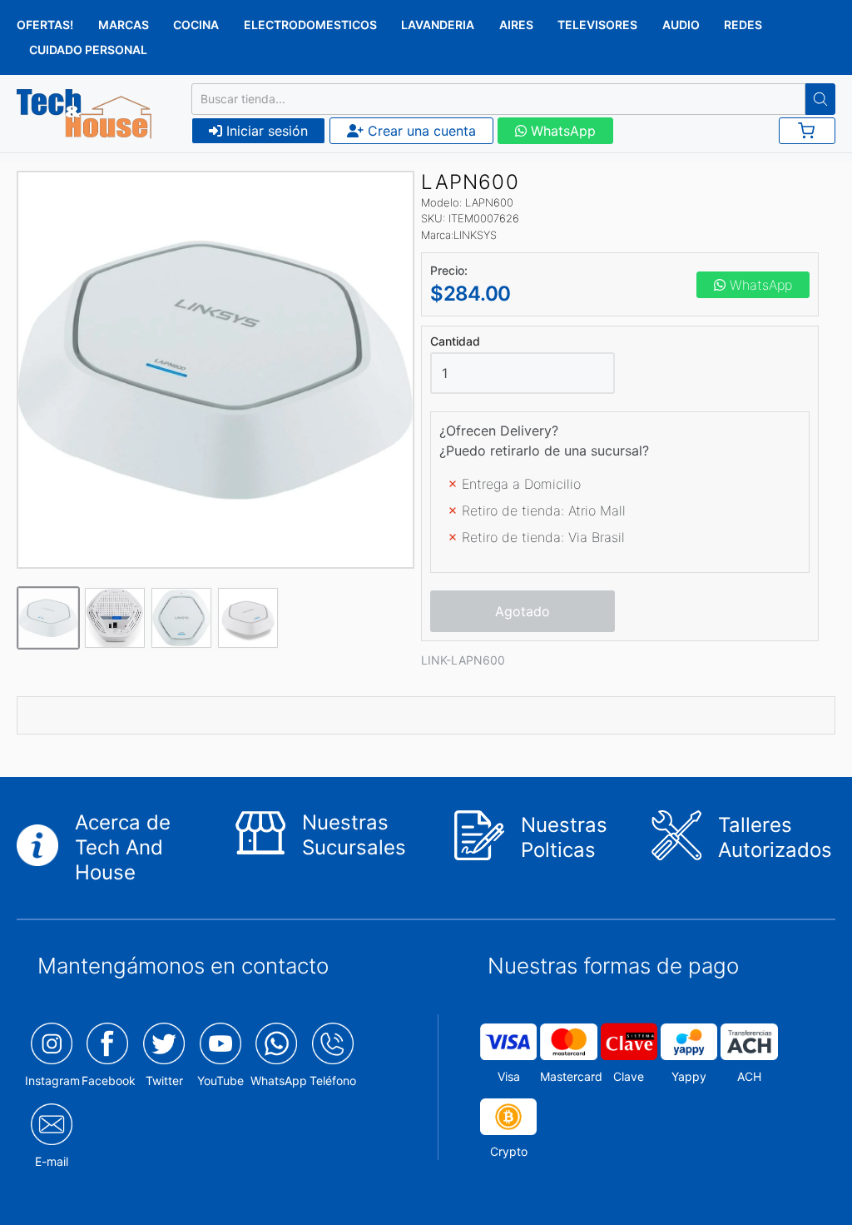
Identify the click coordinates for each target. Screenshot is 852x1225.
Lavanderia (437, 24)
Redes (743, 24)
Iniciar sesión (265, 130)
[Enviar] (820, 99)
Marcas (123, 24)
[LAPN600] (215, 369)
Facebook (109, 1080)
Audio (681, 24)
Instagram (52, 1080)
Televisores (597, 24)
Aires (516, 24)
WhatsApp (561, 130)
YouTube (220, 1080)
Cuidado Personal (88, 49)
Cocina (196, 24)
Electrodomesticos (310, 24)
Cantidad (455, 341)
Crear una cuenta (420, 130)
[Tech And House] (84, 114)
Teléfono (333, 1080)
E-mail (51, 1161)
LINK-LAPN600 (463, 660)
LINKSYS (475, 235)
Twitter (164, 1080)
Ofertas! (45, 24)
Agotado (522, 611)
